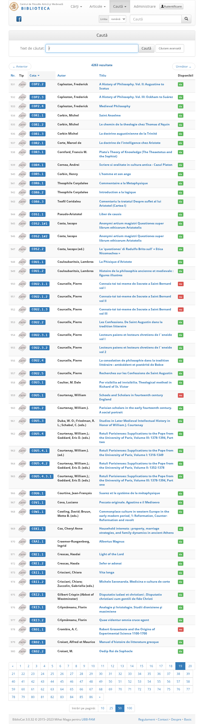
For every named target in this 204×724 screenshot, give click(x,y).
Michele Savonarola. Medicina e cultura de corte (134, 581)
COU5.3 (38, 421)
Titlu (102, 75)
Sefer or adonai (110, 563)
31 (110, 674)
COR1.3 (38, 134)
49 (100, 681)
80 (33, 697)
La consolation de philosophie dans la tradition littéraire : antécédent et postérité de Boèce (134, 362)
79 (23, 697)
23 (33, 674)
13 (122, 666)
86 (91, 697)
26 (62, 674)
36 (159, 674)
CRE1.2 (38, 563)
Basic (188, 719)
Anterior (20, 66)
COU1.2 (38, 271)
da (180, 84)
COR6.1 (38, 183)
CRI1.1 (38, 572)
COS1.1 (38, 214)
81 (42, 697)
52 (130, 681)
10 (93, 666)
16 (151, 666)
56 (168, 681)
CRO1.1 (38, 629)
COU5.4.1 (40, 450)
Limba (103, 19)
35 (149, 674)
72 (139, 689)
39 (188, 674)
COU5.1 (38, 395)
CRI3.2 (38, 620)
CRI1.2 (38, 582)
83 (62, 697)
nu (180, 283)
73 (149, 689)
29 (91, 674)
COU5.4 (38, 434)
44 (52, 681)
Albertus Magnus (111, 541)
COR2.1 (38, 143)
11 (102, 666)
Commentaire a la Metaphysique (123, 183)
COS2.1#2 (40, 236)
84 (71, 697)
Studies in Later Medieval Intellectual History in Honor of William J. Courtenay (134, 423)
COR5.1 (38, 174)
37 (168, 674)
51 (120, 681)
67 (91, 689)
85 (81, 697)
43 (42, 681)
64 (62, 689)
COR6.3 (38, 201)
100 (129, 708)
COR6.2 (38, 192)
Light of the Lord (111, 554)
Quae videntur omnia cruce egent (124, 620)
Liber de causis (110, 214)
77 (188, 689)
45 (62, 681)
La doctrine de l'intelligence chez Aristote (129, 143)
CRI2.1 (38, 594)
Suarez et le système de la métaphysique (129, 493)
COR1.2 (38, 124)
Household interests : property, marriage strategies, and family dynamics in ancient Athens (136, 530)
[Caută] (186, 19)
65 (71, 689)
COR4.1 (38, 165)
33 (130, 674)
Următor (184, 66)
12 (112, 666)
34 (139, 674)
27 (71, 674)
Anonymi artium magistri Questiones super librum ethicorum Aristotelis (131, 225)
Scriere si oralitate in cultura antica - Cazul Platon (135, 165)
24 (42, 674)
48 (91, 681)
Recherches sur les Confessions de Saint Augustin (135, 373)
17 (161, 666)
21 (13, 674)
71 (130, 689)
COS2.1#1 (40, 223)
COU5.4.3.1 (41, 476)
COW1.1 (38, 512)
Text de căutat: (32, 48)
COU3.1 (38, 382)
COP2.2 (38, 84)
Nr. (13, 75)
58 (188, 681)
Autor (61, 75)
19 (180, 666)
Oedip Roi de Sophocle (116, 651)
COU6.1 (38, 493)
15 (141, 666)
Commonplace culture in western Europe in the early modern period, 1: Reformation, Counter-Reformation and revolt (134, 515)
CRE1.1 (38, 554)
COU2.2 (38, 322)
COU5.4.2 (40, 463)
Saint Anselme (110, 115)
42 (33, 681)
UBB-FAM (88, 719)
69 (110, 689)
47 (81, 681)
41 (23, 681)
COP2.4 (38, 106)
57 (178, 681)
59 (13, 689)
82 (52, 697)
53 (139, 681)
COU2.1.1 (40, 284)
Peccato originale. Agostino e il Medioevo (129, 502)
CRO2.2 (38, 651)
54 (149, 681)
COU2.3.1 (40, 335)
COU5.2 (38, 408)
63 (52, 689)
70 (120, 689)
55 (159, 681)
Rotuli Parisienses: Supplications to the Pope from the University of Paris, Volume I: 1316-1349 (136, 452)
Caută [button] (118, 6)
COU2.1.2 (40, 296)
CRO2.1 (38, 642)
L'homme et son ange (115, 174)
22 (23, 674)
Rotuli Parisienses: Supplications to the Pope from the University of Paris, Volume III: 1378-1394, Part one (136, 480)
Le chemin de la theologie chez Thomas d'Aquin (134, 124)
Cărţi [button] (75, 6)
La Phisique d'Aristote (115, 262)
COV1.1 (38, 502)
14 (132, 666)
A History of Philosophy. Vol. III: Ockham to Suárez (136, 97)
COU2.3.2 (40, 348)
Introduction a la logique (117, 192)
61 (33, 689)
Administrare (145, 6)
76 (178, 689)
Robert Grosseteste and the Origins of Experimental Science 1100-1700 (127, 631)
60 (23, 689)
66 (81, 689)
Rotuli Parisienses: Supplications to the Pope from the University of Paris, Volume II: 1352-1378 (136, 465)
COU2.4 (38, 360)
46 (71, 681)
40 (13, 681)
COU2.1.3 (40, 309)
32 (120, 674)
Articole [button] (96, 6)
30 (100, 674)
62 (42, 689)
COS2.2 (38, 249)
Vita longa (106, 572)
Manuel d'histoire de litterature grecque (129, 642)
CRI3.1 (38, 607)
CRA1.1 (38, 541)
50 (110, 681)
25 (52, 674)
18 (170, 666)
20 (190, 666)
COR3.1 (38, 152)
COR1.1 (38, 115)
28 (81, 674)
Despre (176, 719)
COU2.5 (38, 373)
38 (178, 674)
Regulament (146, 719)
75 (168, 689)
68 (100, 689)
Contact (163, 719)
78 (13, 697)
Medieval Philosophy (114, 106)
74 (159, 689)
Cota (33, 75)
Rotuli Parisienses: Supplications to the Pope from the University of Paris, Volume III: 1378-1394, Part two (136, 437)
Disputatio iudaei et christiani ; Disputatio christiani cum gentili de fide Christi (130, 596)
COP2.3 (38, 97)
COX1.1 (38, 529)
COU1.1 (38, 262)
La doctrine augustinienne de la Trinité (128, 133)
